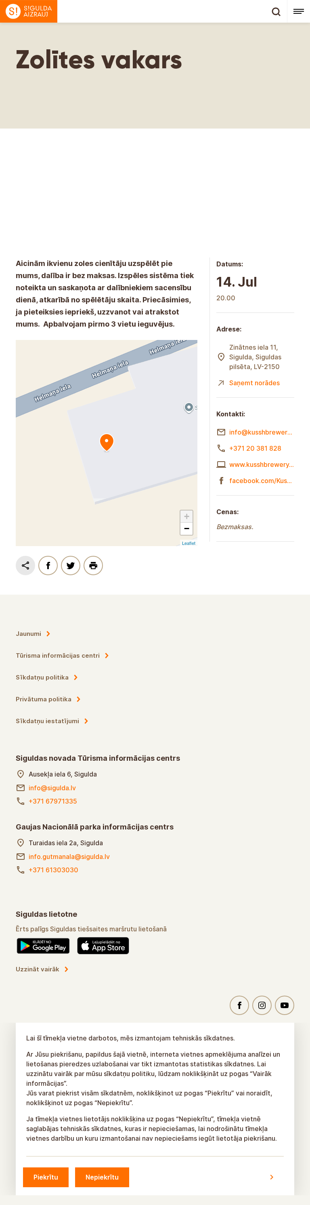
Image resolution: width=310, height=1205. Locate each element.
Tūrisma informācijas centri (58, 655)
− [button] (186, 528)
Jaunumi (28, 633)
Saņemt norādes (254, 383)
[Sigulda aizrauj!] (143, 11)
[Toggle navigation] (298, 11)
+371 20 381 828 (255, 448)
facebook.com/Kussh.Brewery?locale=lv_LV (261, 481)
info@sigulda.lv (52, 788)
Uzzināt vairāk (37, 969)
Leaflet (188, 543)
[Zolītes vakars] (106, 443)
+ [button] (186, 516)
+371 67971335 (53, 801)
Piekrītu (46, 1177)
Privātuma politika (43, 699)
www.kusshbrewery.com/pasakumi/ (261, 464)
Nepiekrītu (102, 1177)
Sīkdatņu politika (42, 677)
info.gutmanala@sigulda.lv (69, 857)
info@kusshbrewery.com (261, 432)
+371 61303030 (53, 870)
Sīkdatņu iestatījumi (47, 721)
